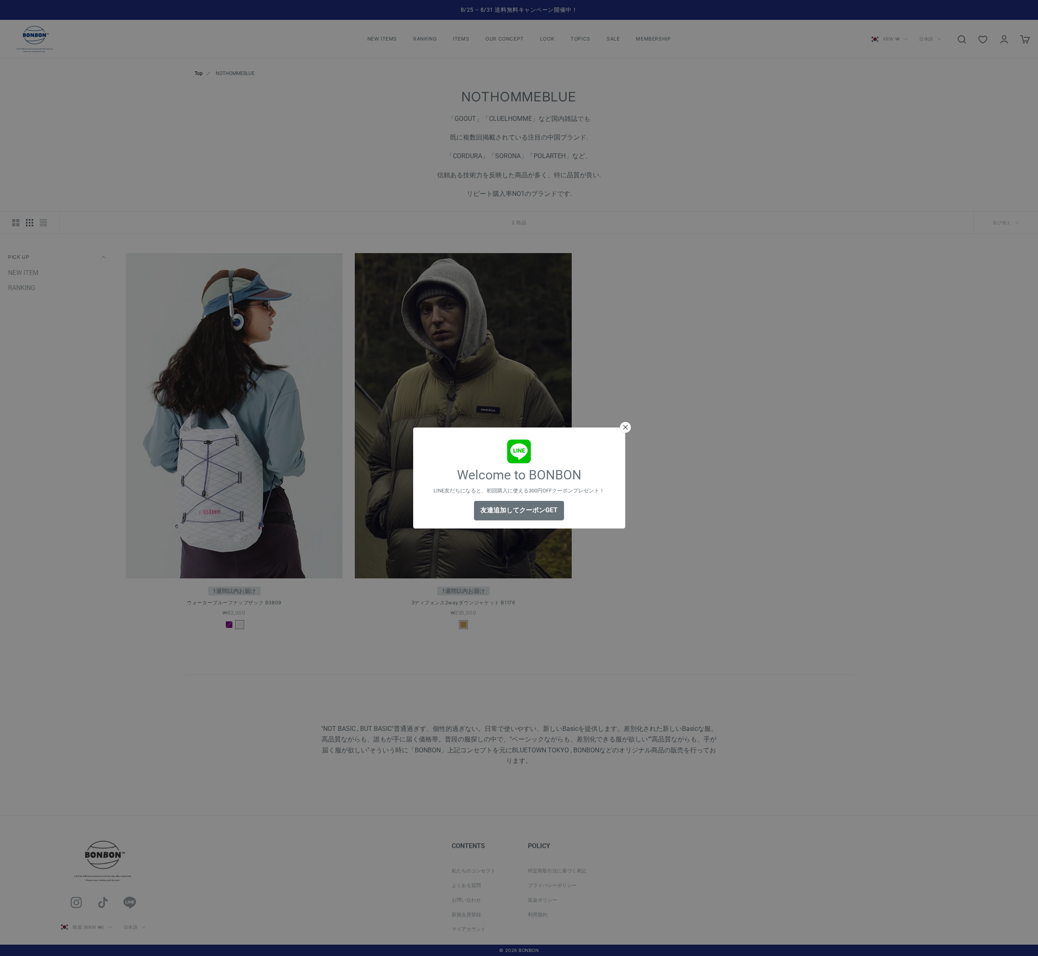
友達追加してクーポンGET (519, 510)
